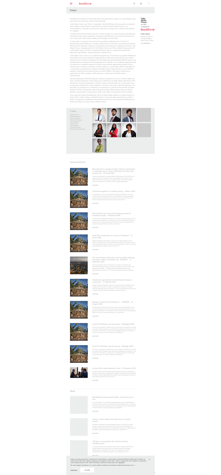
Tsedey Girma (74, 123)
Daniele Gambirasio (75, 116)
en (148, 3)
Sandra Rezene (74, 125)
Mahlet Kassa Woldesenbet (77, 129)
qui (134, 465)
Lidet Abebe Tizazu (75, 127)
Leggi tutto (95, 185)
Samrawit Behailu (75, 122)
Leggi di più (74, 470)
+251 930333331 (145, 43)
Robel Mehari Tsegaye (76, 120)
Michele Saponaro (75, 118)
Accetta (87, 470)
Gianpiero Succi (74, 114)
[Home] (87, 3)
